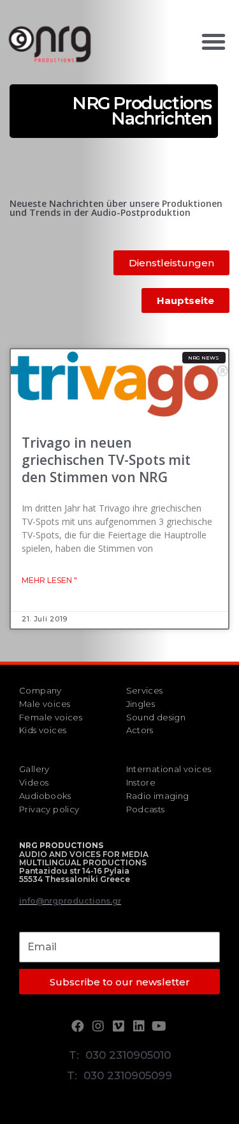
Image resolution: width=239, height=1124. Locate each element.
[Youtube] (161, 1026)
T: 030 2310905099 (119, 1075)
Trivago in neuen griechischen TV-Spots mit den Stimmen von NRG (106, 460)
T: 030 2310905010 (120, 1055)
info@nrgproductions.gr (70, 901)
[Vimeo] (120, 1026)
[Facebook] (79, 1026)
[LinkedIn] (140, 1026)
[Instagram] (99, 1026)
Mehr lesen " (49, 580)
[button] (213, 41)
